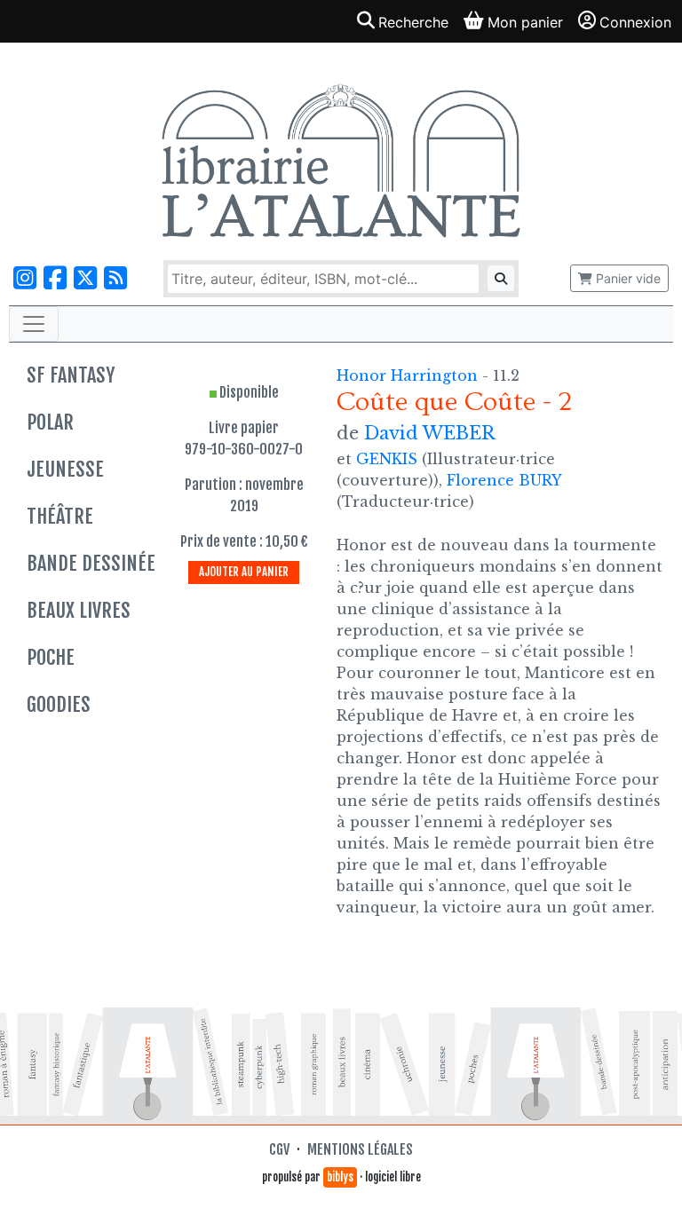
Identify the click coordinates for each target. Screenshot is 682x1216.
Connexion (635, 22)
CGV (279, 1149)
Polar (50, 422)
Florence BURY (504, 480)
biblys (340, 1177)
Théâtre (60, 516)
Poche (51, 657)
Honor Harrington (409, 375)
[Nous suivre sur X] (85, 278)
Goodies (59, 704)
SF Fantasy (71, 375)
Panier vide (626, 278)
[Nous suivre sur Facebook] (55, 278)
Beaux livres (79, 610)
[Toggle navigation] (34, 324)
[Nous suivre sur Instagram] (24, 278)
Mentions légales (360, 1149)
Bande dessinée (91, 563)
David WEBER (430, 433)
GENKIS (386, 459)
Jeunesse (65, 469)
